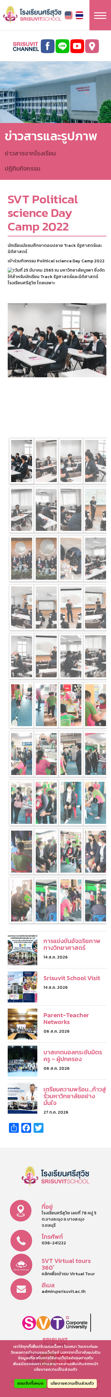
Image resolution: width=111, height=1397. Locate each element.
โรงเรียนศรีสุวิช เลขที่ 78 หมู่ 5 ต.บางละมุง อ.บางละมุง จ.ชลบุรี (69, 1219)
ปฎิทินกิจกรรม (22, 168)
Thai (79, 15)
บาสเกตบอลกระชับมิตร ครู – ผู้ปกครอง (72, 1056)
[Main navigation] (100, 15)
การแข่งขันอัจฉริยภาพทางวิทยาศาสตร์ (72, 944)
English (68, 15)
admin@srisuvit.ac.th (64, 1291)
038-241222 (54, 1243)
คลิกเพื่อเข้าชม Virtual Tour (68, 1274)
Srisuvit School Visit (71, 978)
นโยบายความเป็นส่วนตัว (72, 1383)
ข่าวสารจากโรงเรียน (30, 153)
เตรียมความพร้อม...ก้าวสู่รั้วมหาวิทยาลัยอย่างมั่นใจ (74, 1096)
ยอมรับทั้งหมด (30, 1383)
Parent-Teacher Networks (66, 1018)
